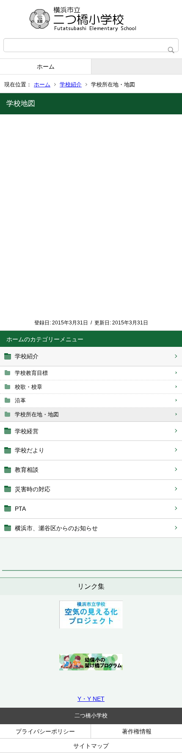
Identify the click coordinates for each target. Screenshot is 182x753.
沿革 (20, 400)
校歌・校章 (28, 387)
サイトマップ (91, 745)
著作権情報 (137, 731)
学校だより (29, 450)
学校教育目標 (31, 373)
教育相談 (27, 469)
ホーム (46, 66)
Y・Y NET (91, 698)
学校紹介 (71, 84)
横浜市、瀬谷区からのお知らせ (56, 528)
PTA (20, 508)
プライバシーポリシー (45, 731)
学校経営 (27, 431)
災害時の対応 (32, 489)
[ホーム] (91, 19)
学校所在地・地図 (37, 414)
